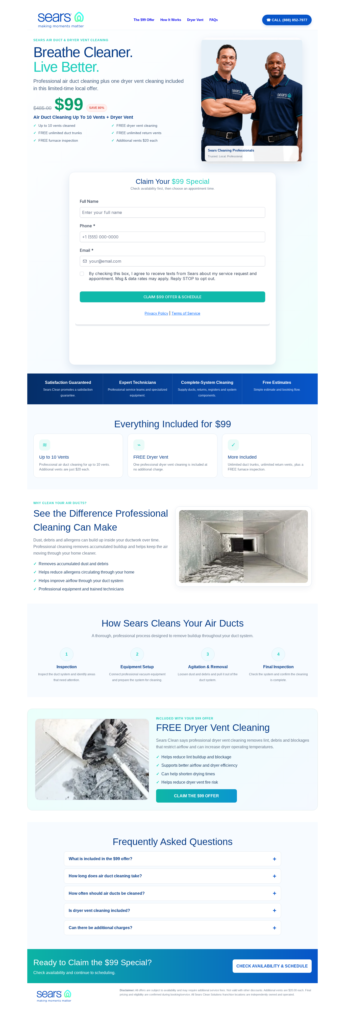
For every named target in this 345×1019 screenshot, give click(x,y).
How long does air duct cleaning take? (105, 876)
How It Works (170, 20)
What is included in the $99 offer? (100, 859)
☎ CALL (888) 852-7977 (286, 20)
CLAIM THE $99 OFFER (196, 796)
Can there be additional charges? (100, 928)
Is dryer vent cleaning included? (99, 910)
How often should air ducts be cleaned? (107, 893)
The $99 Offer (144, 20)
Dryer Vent (195, 20)
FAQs (213, 20)
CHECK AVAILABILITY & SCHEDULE (272, 966)
